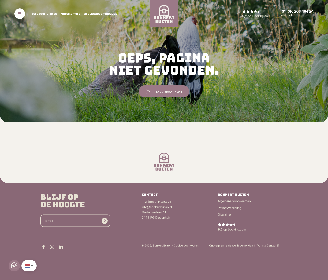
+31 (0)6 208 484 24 (157, 202)
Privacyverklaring (229, 208)
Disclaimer (225, 214)
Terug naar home (168, 91)
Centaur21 (273, 245)
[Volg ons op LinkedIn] (61, 247)
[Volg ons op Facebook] (43, 247)
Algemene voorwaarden (234, 201)
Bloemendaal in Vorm (250, 245)
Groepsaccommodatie (100, 14)
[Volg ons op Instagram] (52, 247)
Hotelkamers (70, 14)
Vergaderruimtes (44, 14)
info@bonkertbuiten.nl (157, 207)
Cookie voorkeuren (186, 245)
